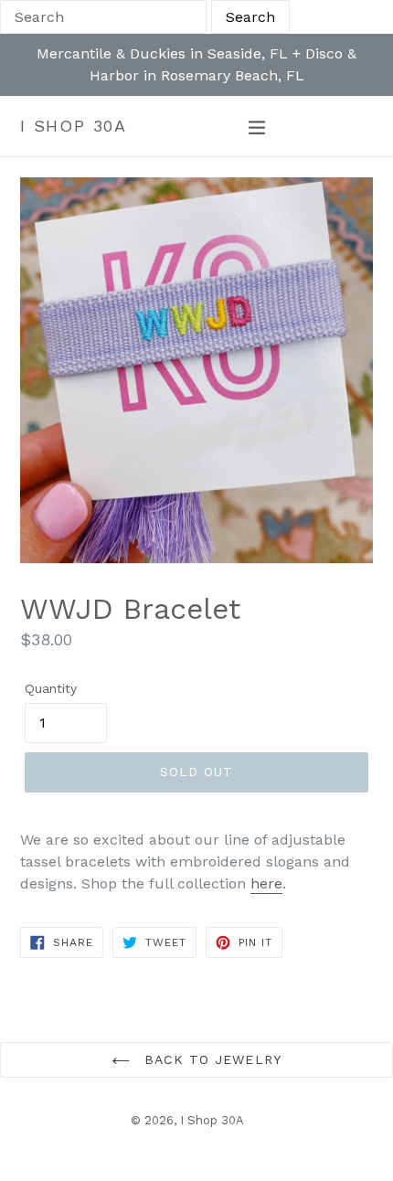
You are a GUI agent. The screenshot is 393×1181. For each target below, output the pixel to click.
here (266, 883)
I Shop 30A (73, 125)
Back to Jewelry (210, 1059)
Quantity (51, 688)
